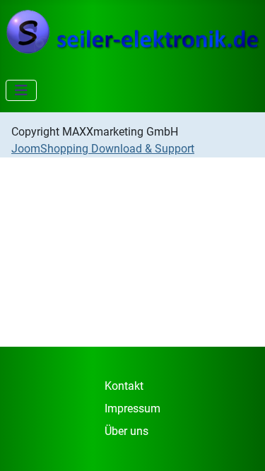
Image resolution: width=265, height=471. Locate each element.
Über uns (126, 431)
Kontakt (124, 386)
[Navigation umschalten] (21, 90)
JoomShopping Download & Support (102, 148)
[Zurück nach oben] (240, 445)
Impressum (132, 408)
